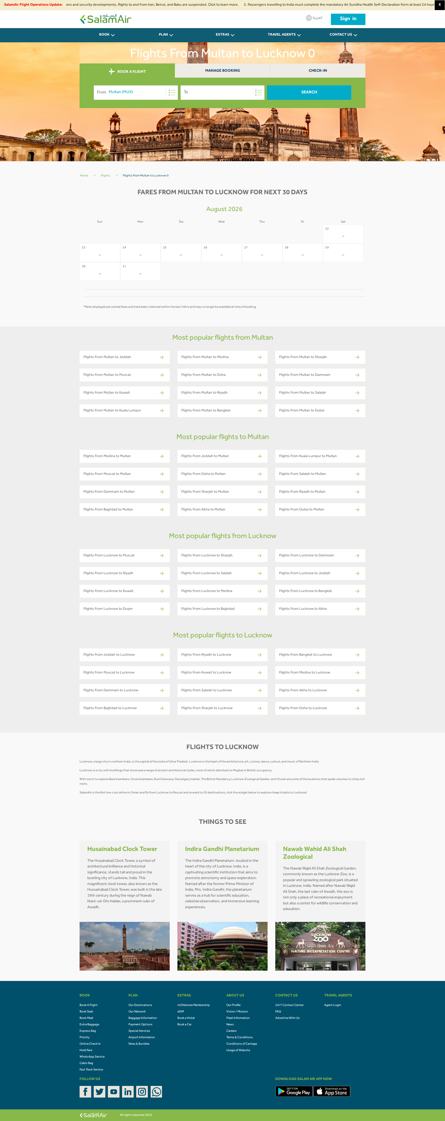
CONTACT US (341, 35)
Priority (85, 1037)
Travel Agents (282, 35)
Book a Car (184, 1024)
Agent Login (332, 1005)
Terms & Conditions (239, 1037)
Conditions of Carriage (241, 1044)
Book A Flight (89, 1005)
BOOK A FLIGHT (131, 72)
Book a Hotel (186, 1018)
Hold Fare (86, 1050)
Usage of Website (238, 1050)
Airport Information (142, 1037)
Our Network (137, 1011)
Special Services (139, 1031)
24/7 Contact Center (289, 1005)
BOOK (104, 35)
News (230, 1024)
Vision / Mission (237, 1011)
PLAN (163, 35)
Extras (222, 35)
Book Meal (86, 1018)
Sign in (348, 19)
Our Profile (233, 1005)
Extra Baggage (89, 1024)
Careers (231, 1031)
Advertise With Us (287, 1018)
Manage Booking (222, 71)
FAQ (278, 1011)
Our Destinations (140, 1005)
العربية (317, 18)
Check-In (318, 71)
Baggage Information (143, 1018)
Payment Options (140, 1024)
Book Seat (86, 1011)
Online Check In (90, 1044)
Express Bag (88, 1031)
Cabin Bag (86, 1063)
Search (309, 93)
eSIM (180, 1011)
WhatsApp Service (92, 1057)
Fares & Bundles (139, 1044)
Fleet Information (238, 1018)
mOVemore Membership (193, 1005)
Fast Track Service (91, 1069)
